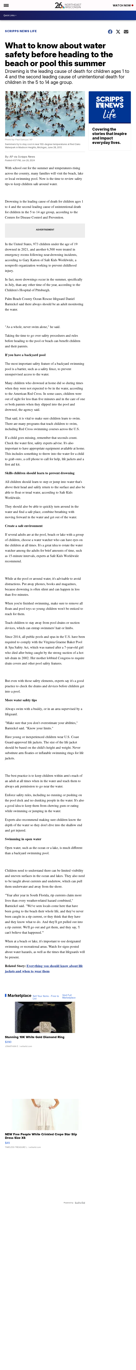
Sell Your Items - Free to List (46, 997)
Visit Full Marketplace (69, 996)
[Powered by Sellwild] (80, 1203)
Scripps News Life (21, 31)
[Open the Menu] (6, 5)
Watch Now (122, 5)
